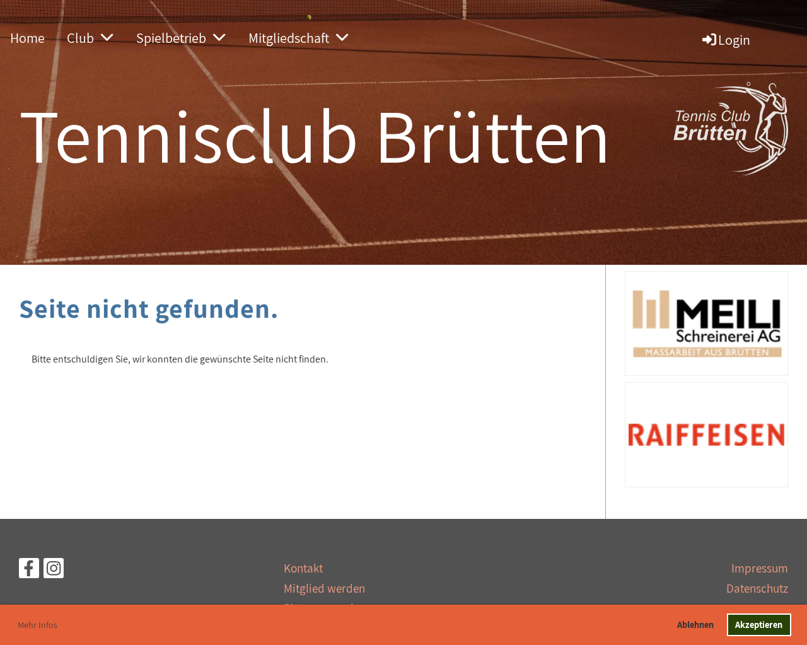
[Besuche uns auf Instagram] (54, 570)
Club (80, 38)
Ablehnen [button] (695, 624)
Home (27, 38)
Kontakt (303, 568)
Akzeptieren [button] (758, 624)
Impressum (759, 568)
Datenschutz (757, 588)
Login (734, 40)
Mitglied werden (324, 588)
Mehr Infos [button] (37, 624)
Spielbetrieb (171, 38)
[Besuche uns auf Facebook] (29, 570)
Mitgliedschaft (288, 38)
